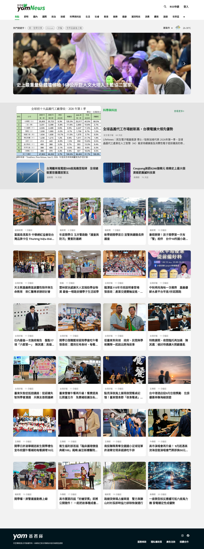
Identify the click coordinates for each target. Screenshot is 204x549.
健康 (124, 16)
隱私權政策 (156, 541)
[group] (102, 63)
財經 (63, 16)
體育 (156, 16)
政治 (53, 16)
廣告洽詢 (170, 541)
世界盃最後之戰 (74, 28)
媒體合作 (184, 541)
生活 (88, 16)
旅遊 (165, 16)
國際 (44, 16)
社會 (97, 16)
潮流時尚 (135, 16)
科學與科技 (75, 16)
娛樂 (115, 16)
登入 (186, 6)
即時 (26, 16)
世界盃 (175, 16)
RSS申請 (174, 6)
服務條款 (142, 541)
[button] (20, 63)
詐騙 (60, 28)
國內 (35, 16)
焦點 (17, 16)
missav (50, 28)
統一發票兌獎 (35, 28)
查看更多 (178, 111)
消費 (147, 16)
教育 (106, 16)
